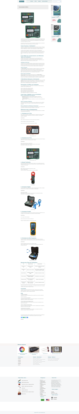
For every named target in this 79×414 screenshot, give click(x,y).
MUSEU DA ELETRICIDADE (44, 1)
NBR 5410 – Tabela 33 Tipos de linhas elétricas (53, 359)
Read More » (22, 319)
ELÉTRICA (36, 1)
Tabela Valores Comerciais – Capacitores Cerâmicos (39, 359)
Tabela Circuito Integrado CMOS (36, 358)
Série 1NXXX (19, 358)
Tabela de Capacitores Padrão (36, 364)
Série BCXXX (19, 363)
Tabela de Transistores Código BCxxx (37, 362)
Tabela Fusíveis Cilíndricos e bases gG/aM (53, 360)
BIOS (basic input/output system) (56, 353)
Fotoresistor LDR (45, 353)
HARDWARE (39, 1)
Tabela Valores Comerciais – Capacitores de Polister (39, 361)
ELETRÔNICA (31, 1)
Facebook (55, 397)
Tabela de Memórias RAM (36, 363)
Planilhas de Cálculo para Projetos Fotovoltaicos (53, 358)
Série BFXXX (19, 360)
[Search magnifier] (60, 1)
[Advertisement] (56, 48)
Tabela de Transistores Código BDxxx (37, 360)
